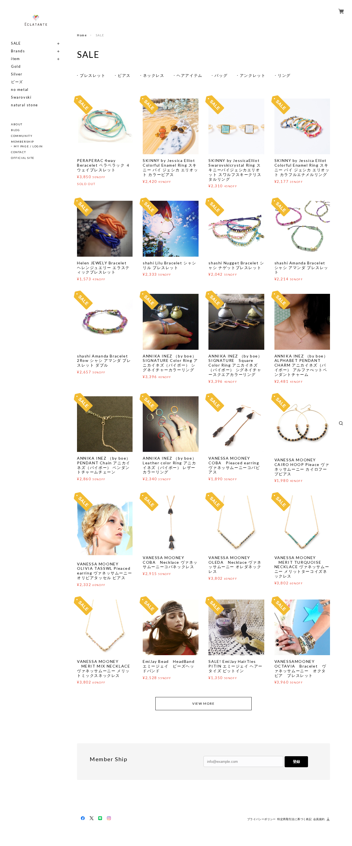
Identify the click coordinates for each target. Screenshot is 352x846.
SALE (16, 43)
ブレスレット (93, 75)
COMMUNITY (21, 135)
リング (284, 75)
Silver (17, 74)
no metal (20, 89)
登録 (296, 762)
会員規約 (319, 819)
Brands (18, 51)
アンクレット (253, 75)
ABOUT (17, 124)
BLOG (15, 130)
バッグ (221, 75)
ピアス (124, 75)
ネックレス (153, 75)
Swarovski (21, 97)
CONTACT (18, 152)
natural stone (24, 105)
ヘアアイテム (189, 75)
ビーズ (17, 82)
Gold (16, 66)
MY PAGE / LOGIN (28, 146)
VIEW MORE (203, 703)
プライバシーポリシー (261, 819)
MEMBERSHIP (22, 141)
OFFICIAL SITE (22, 157)
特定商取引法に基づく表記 (294, 819)
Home (82, 35)
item (15, 59)
